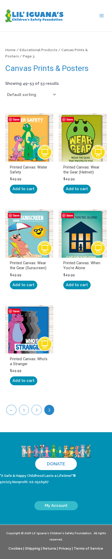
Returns (49, 548)
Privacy (65, 548)
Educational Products (38, 50)
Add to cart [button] (23, 189)
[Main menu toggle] (101, 15)
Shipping (32, 548)
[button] (56, 464)
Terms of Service (88, 548)
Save (16, 119)
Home (10, 50)
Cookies (15, 548)
